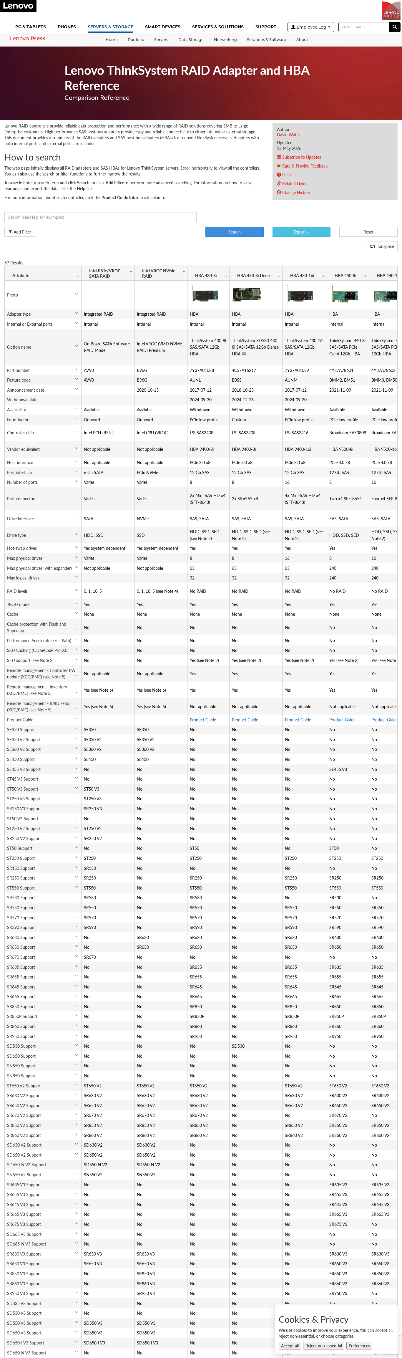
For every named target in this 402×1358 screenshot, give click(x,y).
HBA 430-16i (302, 275)
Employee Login (312, 27)
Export (300, 232)
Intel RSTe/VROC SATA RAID (104, 273)
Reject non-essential (323, 1346)
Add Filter (21, 232)
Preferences (359, 1346)
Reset (368, 232)
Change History (295, 192)
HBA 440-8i (345, 275)
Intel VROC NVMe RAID (158, 273)
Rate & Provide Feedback (304, 166)
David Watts (288, 135)
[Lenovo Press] (391, 10)
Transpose (384, 246)
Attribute (20, 275)
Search (234, 232)
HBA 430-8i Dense (254, 275)
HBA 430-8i (206, 275)
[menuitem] (32, 27)
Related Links (293, 183)
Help (286, 175)
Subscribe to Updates (301, 157)
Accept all (290, 1346)
